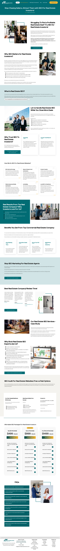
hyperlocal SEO (48, 190)
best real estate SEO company (15, 82)
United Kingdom (44, 545)
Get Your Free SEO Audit (11, 310)
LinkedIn (53, 543)
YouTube (53, 546)
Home (26, 12)
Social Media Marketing (11, 407)
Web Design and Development (12, 406)
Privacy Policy (34, 542)
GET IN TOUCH (12, 437)
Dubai (34, 32)
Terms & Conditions (34, 543)
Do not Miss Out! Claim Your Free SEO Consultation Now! (12, 152)
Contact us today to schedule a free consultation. (14, 372)
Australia (38, 32)
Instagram (54, 545)
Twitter (53, 542)
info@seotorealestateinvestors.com (22, 546)
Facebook (53, 541)
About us (34, 541)
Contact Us (34, 546)
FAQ (34, 545)
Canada (44, 541)
